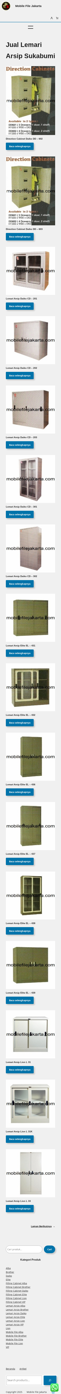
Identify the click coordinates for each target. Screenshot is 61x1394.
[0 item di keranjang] (57, 18)
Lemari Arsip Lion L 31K (19, 1131)
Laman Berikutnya (43, 1226)
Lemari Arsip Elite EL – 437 (20, 854)
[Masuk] (51, 18)
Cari (49, 1249)
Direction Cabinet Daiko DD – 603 (24, 229)
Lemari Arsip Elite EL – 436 (20, 784)
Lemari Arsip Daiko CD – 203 (21, 437)
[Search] (50, 1380)
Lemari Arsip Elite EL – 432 (20, 715)
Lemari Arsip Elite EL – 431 (20, 645)
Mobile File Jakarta (28, 6)
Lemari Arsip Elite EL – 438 (20, 923)
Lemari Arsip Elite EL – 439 (20, 993)
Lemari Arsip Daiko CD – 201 (21, 298)
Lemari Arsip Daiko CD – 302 (21, 576)
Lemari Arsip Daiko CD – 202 (21, 368)
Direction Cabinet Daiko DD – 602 (24, 139)
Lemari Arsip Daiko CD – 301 (21, 507)
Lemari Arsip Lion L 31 (18, 1062)
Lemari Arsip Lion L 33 (18, 1201)
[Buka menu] (30, 27)
